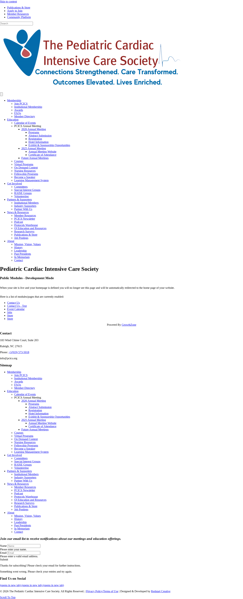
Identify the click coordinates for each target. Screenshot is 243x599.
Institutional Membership (28, 106)
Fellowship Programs (26, 173)
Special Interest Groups (27, 189)
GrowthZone (129, 324)
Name (3, 545)
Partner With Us (23, 209)
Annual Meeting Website (42, 151)
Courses (18, 161)
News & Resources (18, 212)
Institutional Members (26, 202)
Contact (18, 260)
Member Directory (24, 116)
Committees (21, 186)
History (18, 247)
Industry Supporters (25, 205)
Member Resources (18, 13)
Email (3, 552)
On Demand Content (26, 167)
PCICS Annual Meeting (27, 126)
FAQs (17, 113)
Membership (14, 100)
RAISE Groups (23, 193)
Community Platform (19, 17)
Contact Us (13, 302)
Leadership (20, 250)
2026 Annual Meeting (33, 129)
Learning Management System (31, 180)
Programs (33, 132)
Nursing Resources (25, 170)
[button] (4, 559)
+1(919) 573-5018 (19, 352)
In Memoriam (22, 257)
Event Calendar (16, 309)
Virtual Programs (23, 164)
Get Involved (14, 183)
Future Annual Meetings (35, 157)
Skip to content (8, 1)
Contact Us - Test (17, 305)
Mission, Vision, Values (27, 244)
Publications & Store (18, 7)
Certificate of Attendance (42, 154)
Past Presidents (22, 253)
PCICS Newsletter (24, 218)
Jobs (9, 312)
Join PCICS (21, 103)
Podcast (18, 221)
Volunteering (21, 196)
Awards (18, 110)
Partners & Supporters (19, 199)
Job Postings (21, 237)
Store (10, 315)
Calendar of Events (25, 122)
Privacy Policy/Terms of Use (102, 591)
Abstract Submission (40, 135)
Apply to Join (14, 10)
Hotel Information (38, 141)
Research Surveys (24, 231)
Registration (35, 138)
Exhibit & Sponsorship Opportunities (49, 145)
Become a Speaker (24, 177)
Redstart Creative (160, 591)
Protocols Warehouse (26, 225)
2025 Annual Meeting (33, 148)
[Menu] (1, 94)
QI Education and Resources (30, 228)
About (10, 241)
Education (13, 119)
